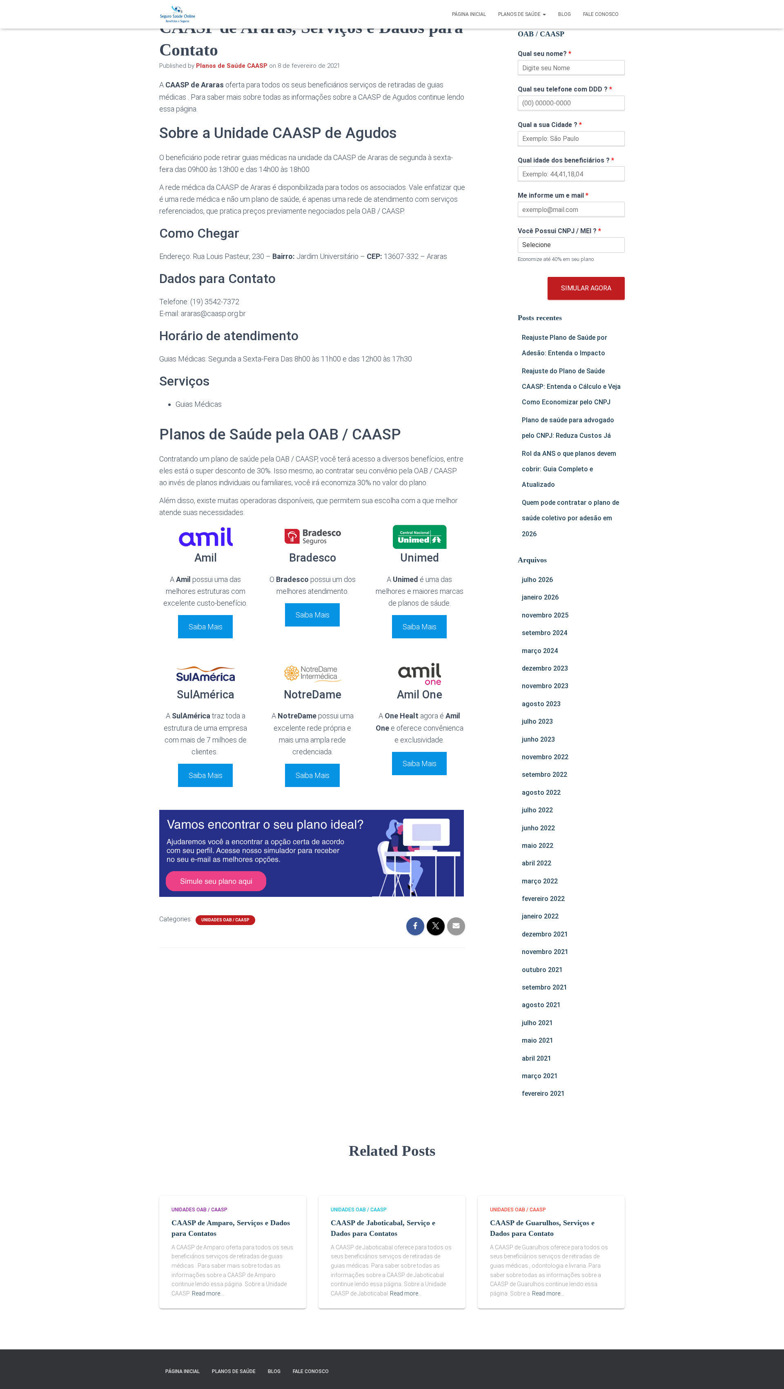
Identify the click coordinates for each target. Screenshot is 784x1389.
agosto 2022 (541, 792)
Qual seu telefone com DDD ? (565, 89)
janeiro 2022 (540, 916)
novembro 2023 (545, 686)
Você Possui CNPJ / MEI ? (559, 231)
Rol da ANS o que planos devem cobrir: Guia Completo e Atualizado (569, 469)
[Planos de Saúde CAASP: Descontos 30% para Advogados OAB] (177, 14)
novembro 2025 (545, 615)
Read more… (208, 1293)
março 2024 (540, 651)
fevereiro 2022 (543, 899)
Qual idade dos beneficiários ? (566, 160)
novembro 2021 (545, 952)
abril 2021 (536, 1058)
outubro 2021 (542, 970)
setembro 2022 (544, 774)
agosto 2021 (541, 1005)
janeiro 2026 (540, 597)
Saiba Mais (206, 626)
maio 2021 (537, 1040)
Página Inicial (469, 14)
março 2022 (540, 881)
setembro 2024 (544, 633)
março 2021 (540, 1076)
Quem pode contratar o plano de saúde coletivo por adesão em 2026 (570, 518)
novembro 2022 (545, 757)
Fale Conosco (601, 14)
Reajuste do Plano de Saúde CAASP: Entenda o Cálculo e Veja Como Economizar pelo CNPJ (571, 386)
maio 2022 (537, 845)
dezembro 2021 (545, 934)
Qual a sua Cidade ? (550, 125)
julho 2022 (537, 810)
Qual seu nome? (544, 54)
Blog (564, 14)
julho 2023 (537, 721)
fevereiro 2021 (543, 1093)
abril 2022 (536, 863)
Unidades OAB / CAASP (225, 920)
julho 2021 (537, 1023)
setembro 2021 (544, 987)
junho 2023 (538, 739)
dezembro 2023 (545, 668)
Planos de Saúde (520, 14)
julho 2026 (537, 580)
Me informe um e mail (553, 195)
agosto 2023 (541, 704)
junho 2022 (538, 828)
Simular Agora (586, 288)
